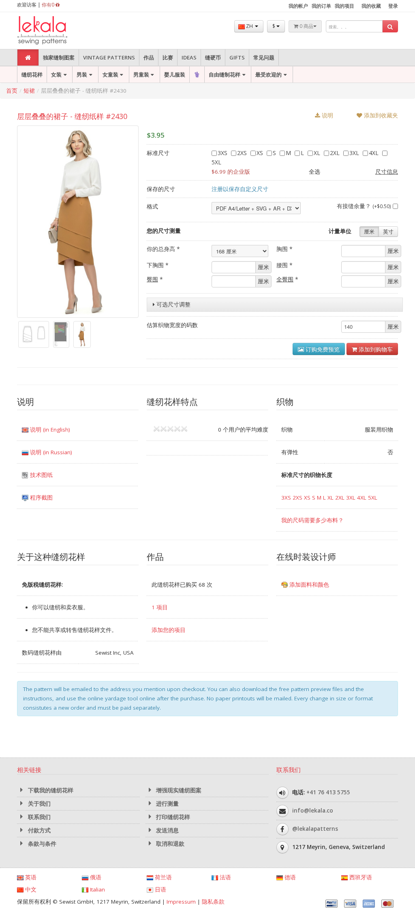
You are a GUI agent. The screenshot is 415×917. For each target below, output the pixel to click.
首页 (11, 90)
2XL (335, 153)
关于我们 (38, 803)
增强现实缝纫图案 (177, 790)
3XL (355, 153)
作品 (148, 57)
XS (261, 153)
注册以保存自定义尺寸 (240, 189)
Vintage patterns (109, 57)
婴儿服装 (174, 74)
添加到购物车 (375, 349)
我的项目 (344, 5)
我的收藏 (371, 5)
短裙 (29, 90)
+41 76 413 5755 (328, 792)
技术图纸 (40, 475)
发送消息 (166, 830)
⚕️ (197, 74)
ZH (249, 26)
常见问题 (263, 57)
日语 (159, 889)
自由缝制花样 (224, 74)
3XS (223, 153)
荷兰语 (162, 877)
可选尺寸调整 (172, 304)
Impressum (181, 901)
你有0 (49, 4)
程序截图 (40, 497)
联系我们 (38, 817)
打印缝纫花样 (172, 817)
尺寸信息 (386, 171)
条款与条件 (41, 843)
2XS (242, 153)
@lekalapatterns (315, 828)
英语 (30, 877)
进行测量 (166, 803)
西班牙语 (360, 877)
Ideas (189, 57)
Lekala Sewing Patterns (57, 30)
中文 (30, 889)
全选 (314, 171)
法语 (224, 877)
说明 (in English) (49, 429)
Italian (96, 889)
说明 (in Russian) (50, 452)
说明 (326, 115)
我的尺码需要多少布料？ (312, 520)
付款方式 (38, 830)
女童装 (110, 74)
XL (318, 153)
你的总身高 (163, 249)
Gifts (237, 57)
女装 (56, 74)
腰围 (284, 265)
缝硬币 (213, 57)
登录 (393, 5)
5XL (372, 497)
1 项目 (160, 607)
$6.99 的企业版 (231, 171)
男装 (82, 74)
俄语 (94, 877)
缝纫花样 (32, 74)
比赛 (168, 57)
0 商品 (305, 26)
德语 (289, 877)
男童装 (141, 74)
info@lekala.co (312, 810)
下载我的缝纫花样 (49, 790)
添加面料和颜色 (308, 584)
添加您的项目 (169, 630)
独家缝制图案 (59, 57)
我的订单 (321, 5)
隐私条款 (213, 901)
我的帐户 (298, 5)
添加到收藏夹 (380, 115)
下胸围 (158, 265)
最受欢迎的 (268, 74)
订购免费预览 (322, 349)
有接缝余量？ (364, 206)
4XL (374, 153)
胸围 (284, 249)
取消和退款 (169, 843)
